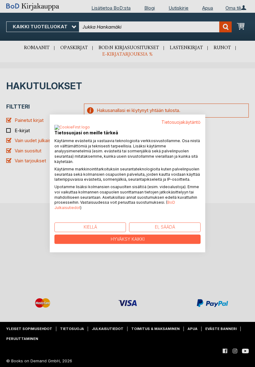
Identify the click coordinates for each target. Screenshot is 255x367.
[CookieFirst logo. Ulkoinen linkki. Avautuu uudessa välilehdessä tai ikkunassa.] (72, 127)
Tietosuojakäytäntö (181, 122)
